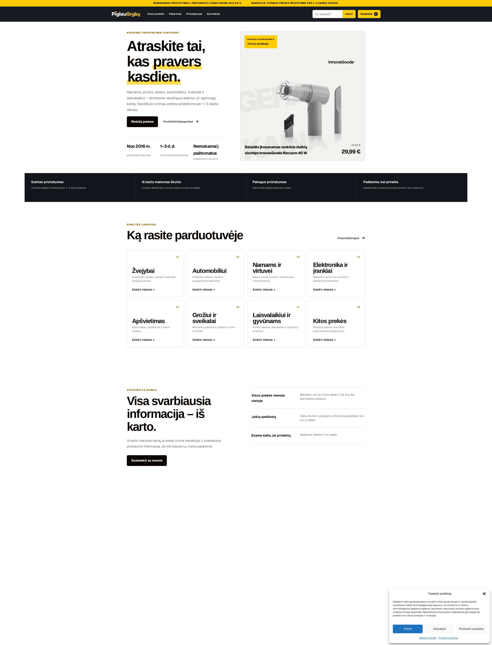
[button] (484, 594)
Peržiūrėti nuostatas (471, 628)
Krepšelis (369, 14)
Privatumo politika (448, 637)
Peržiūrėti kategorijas (181, 121)
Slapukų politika (427, 637)
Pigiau (125, 14)
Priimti (408, 628)
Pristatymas (194, 14)
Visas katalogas (351, 238)
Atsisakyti (439, 628)
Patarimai (175, 14)
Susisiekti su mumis (146, 460)
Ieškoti (349, 13)
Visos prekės (155, 14)
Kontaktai (213, 14)
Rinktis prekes (142, 122)
